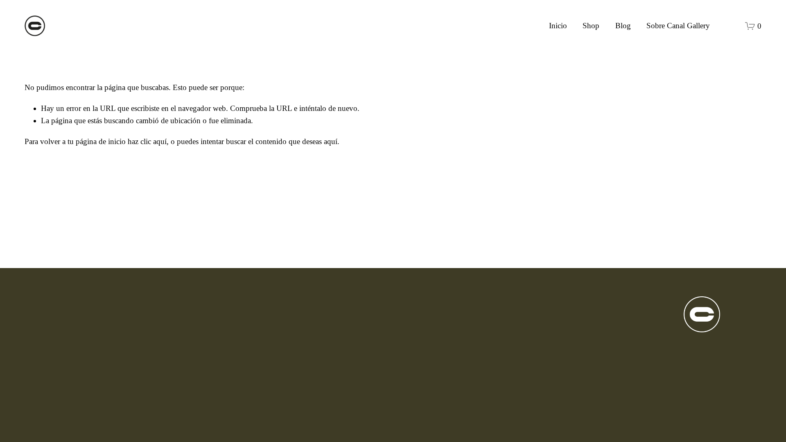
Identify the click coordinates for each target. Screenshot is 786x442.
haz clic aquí (147, 141)
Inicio (558, 25)
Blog (623, 25)
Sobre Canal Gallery (678, 25)
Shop (591, 25)
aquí (330, 141)
